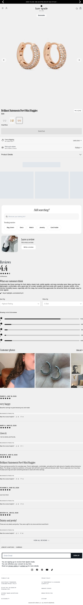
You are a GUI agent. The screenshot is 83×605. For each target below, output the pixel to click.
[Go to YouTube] (47, 570)
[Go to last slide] (3, 2)
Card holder (54, 227)
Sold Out (41, 131)
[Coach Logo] (41, 8)
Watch (31, 227)
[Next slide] (80, 2)
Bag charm (10, 227)
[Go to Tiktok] (52, 570)
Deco (21, 227)
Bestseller (41, 15)
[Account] (6, 8)
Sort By (2, 299)
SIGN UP (76, 556)
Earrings (19, 547)
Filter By (45, 299)
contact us (24, 566)
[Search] (77, 8)
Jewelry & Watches (7, 547)
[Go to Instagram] (32, 570)
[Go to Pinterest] (42, 570)
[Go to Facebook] (37, 570)
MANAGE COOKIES (46, 588)
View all (78, 350)
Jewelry (42, 227)
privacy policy (13, 566)
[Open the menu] (2, 8)
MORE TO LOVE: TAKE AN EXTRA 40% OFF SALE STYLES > (41, 2)
